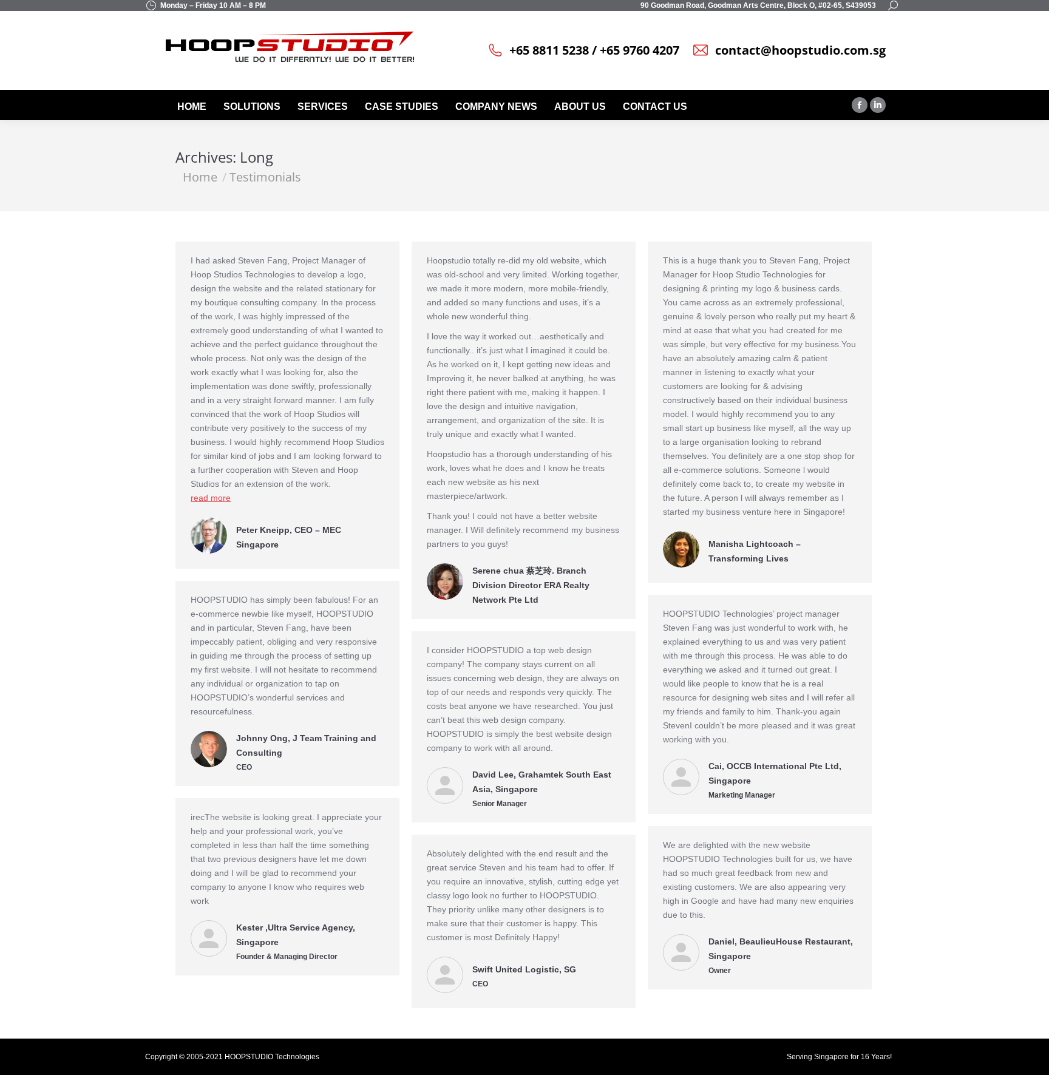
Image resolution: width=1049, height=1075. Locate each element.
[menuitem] (193, 106)
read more (211, 498)
